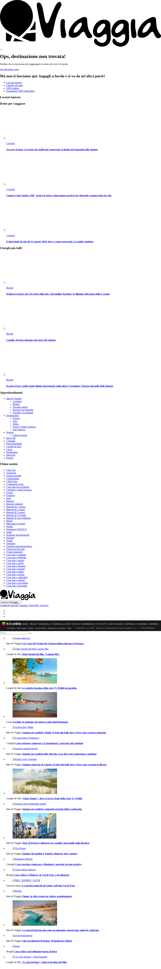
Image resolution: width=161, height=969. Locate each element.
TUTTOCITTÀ (102, 624)
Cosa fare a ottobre (15, 580)
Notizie (10, 432)
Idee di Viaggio (14, 398)
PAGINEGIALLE (45, 624)
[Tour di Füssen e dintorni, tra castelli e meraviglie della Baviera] (83, 826)
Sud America (19, 429)
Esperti (9, 458)
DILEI (111, 624)
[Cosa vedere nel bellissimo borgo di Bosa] (83, 946)
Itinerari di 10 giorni (16, 515)
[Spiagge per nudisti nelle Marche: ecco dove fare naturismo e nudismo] (83, 748)
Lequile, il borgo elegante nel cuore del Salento (31, 340)
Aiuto (69, 628)
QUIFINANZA (130, 624)
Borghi (9, 288)
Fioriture (10, 495)
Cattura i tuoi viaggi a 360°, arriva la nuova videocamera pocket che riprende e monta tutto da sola (58, 195)
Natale (9, 526)
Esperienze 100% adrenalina (20, 91)
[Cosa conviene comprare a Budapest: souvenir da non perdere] (83, 859)
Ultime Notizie (20, 435)
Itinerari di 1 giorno (15, 506)
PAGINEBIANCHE (88, 624)
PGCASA (76, 624)
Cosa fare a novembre (17, 583)
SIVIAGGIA (118, 624)
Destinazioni (12, 415)
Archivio (44, 605)
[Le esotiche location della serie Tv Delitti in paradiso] (83, 671)
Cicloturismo (12, 478)
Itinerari (10, 501)
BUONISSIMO (142, 624)
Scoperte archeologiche (17, 535)
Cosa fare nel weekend (17, 487)
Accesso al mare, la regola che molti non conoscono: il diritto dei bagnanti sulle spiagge (52, 149)
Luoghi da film (13, 446)
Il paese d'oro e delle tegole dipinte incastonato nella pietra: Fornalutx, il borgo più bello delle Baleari (59, 386)
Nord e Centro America (24, 426)
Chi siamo (11, 628)
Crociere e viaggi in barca (19, 489)
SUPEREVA (153, 624)
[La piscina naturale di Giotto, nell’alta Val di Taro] (83, 880)
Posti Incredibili (14, 443)
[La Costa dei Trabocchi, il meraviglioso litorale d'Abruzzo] (83, 638)
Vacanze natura (20, 407)
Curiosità (10, 441)
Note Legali (21, 628)
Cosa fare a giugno (15, 569)
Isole (8, 498)
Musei (9, 521)
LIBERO (25, 624)
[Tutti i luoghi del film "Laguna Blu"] (83, 649)
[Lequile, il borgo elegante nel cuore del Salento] (83, 314)
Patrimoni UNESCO (16, 529)
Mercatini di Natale (15, 523)
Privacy (31, 628)
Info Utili (10, 438)
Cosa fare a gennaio (16, 554)
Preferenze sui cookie (57, 628)
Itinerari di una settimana (18, 518)
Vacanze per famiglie (23, 410)
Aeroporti (11, 473)
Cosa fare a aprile (15, 563)
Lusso (9, 449)
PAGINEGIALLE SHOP (62, 624)
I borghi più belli (14, 85)
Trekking (10, 543)
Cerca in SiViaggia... (10, 602)
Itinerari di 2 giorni (15, 509)
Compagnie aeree (15, 484)
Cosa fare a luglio (15, 571)
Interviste (10, 455)
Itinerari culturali (14, 504)
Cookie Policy (40, 628)
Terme (9, 540)
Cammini (17, 401)
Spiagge (10, 537)
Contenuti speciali (9, 605)
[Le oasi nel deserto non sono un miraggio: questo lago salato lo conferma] (83, 913)
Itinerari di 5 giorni (15, 512)
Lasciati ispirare (14, 82)
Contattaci (23, 605)
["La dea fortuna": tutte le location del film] (83, 957)
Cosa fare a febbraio (16, 557)
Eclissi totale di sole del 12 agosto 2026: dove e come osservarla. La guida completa (49, 241)
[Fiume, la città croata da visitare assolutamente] (83, 891)
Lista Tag (11, 470)
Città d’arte (11, 481)
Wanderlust (11, 452)
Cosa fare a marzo (15, 560)
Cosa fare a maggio (15, 566)
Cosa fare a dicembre (16, 585)
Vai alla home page (9, 69)
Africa (16, 424)
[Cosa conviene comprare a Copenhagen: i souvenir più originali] (83, 738)
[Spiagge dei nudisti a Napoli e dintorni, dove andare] (83, 848)
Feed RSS (34, 605)
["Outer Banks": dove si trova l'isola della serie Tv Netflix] (83, 782)
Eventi (9, 492)
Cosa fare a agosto (15, 574)
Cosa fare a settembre (17, 577)
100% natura (12, 88)
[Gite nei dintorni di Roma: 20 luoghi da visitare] (83, 935)
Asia (15, 421)
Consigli (10, 143)
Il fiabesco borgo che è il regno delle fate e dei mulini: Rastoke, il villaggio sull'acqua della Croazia (58, 294)
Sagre (9, 532)
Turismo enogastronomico (19, 546)
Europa (16, 418)
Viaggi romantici (14, 552)
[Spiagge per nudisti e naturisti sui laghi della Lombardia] (83, 803)
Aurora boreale (13, 475)
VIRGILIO (33, 624)
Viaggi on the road (15, 549)
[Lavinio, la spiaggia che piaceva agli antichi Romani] (83, 705)
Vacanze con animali (23, 412)
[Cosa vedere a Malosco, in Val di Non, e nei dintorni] (83, 869)
